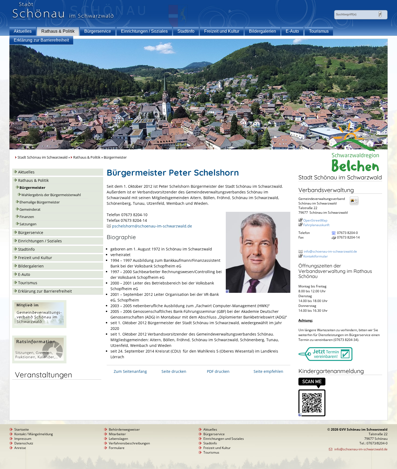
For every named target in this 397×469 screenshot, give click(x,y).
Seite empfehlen (268, 371)
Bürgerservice (97, 31)
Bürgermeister (32, 187)
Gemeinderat (30, 209)
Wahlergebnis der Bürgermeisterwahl (51, 195)
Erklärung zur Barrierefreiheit (41, 40)
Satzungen (27, 224)
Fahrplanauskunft (316, 225)
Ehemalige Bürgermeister (39, 202)
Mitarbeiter (117, 434)
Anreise (20, 447)
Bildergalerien (262, 31)
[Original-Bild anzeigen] (258, 291)
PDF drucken (218, 371)
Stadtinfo (185, 31)
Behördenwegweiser (124, 429)
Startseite (21, 429)
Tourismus (319, 31)
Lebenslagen (118, 438)
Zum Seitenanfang (130, 371)
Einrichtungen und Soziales (223, 438)
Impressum (22, 438)
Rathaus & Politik (58, 31)
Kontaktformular (315, 256)
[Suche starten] (380, 14)
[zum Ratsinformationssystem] (39, 361)
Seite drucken (174, 371)
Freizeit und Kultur (221, 31)
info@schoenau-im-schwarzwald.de (330, 251)
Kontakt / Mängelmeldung (33, 434)
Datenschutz (23, 443)
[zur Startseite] (63, 18)
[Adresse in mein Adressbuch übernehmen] (356, 205)
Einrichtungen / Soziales (144, 31)
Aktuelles (23, 31)
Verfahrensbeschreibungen (129, 443)
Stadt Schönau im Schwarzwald (43, 157)
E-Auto (292, 31)
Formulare (117, 447)
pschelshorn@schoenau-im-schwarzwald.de (152, 226)
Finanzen (26, 217)
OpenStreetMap (315, 220)
